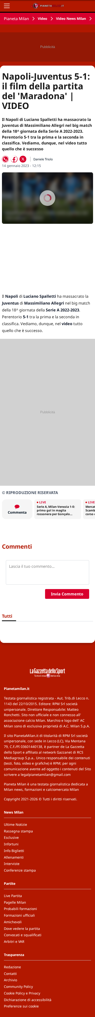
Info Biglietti (14, 850)
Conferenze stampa (20, 870)
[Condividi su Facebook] (14, 159)
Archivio (10, 980)
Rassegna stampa (18, 831)
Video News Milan (71, 18)
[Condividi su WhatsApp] (5, 159)
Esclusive (11, 837)
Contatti (10, 973)
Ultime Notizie (15, 824)
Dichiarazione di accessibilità (27, 999)
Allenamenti (14, 857)
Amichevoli (13, 922)
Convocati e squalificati (22, 935)
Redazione (12, 967)
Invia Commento (67, 594)
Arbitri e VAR (14, 941)
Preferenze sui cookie (21, 1006)
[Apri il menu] (7, 6)
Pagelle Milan (15, 902)
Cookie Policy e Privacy (22, 993)
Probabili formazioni (20, 908)
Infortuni (11, 844)
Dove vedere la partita (22, 928)
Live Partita (13, 895)
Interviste (11, 863)
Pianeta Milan (16, 18)
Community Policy (18, 986)
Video (42, 18)
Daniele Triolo (43, 159)
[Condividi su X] (22, 159)
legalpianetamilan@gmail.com (46, 774)
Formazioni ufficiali (19, 915)
